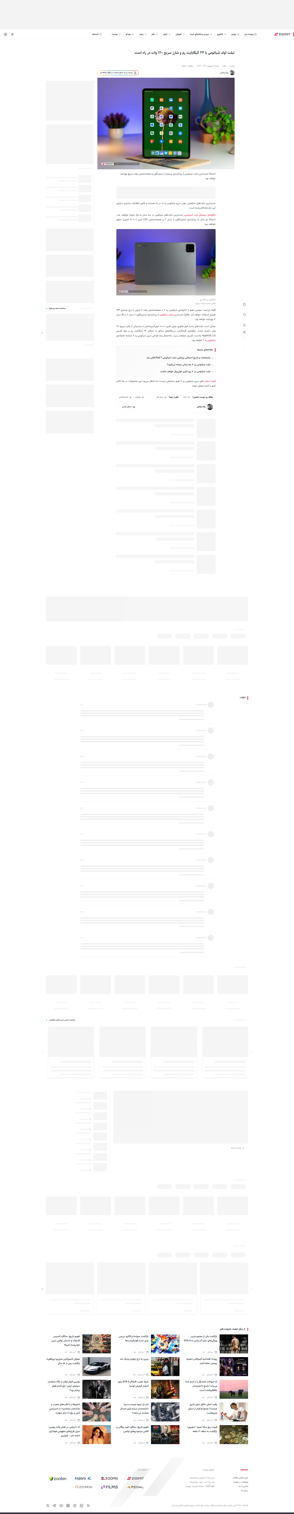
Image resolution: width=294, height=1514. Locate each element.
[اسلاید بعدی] (42, 333)
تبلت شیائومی (166, 315)
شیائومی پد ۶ (209, 340)
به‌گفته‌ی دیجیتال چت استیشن (200, 215)
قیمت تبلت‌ (210, 381)
